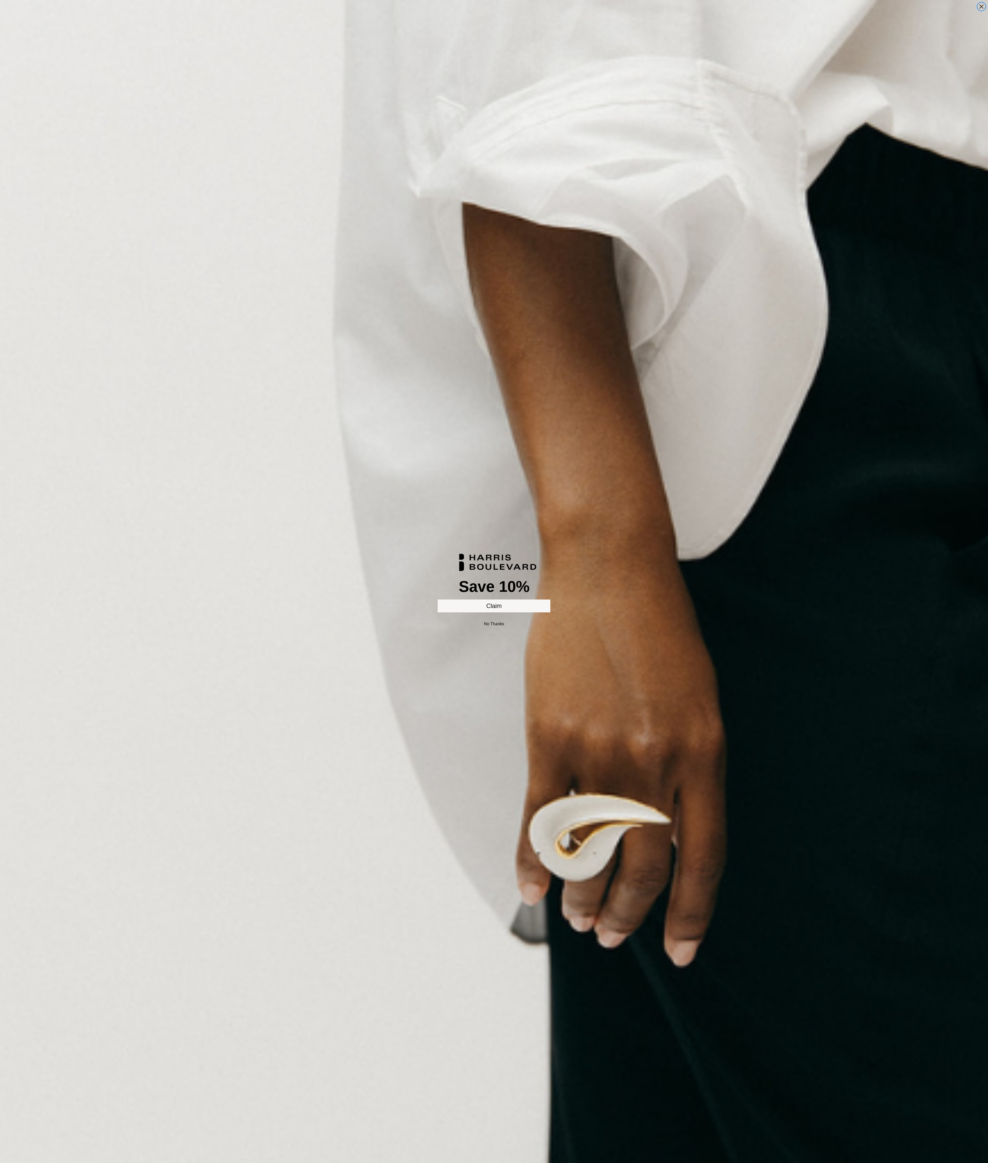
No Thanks (494, 624)
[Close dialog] (981, 6)
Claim (494, 605)
